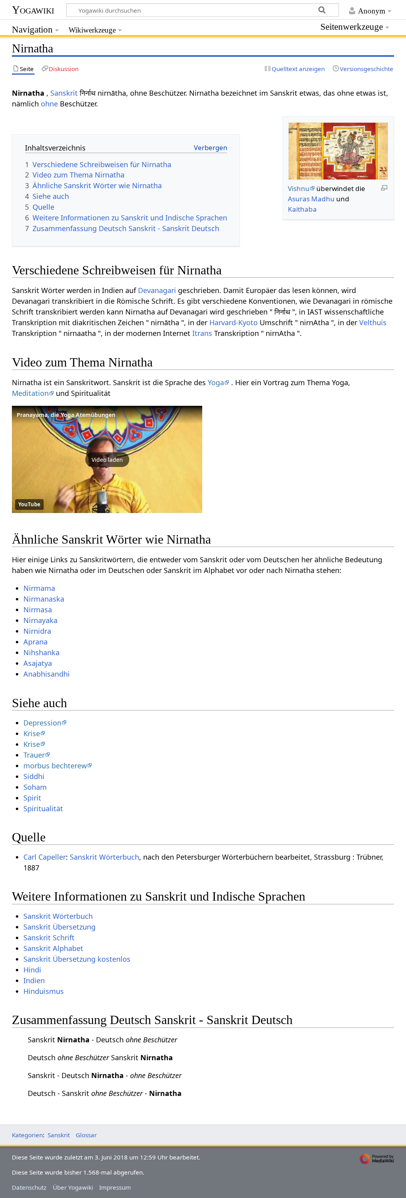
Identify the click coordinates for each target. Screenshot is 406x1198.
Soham (35, 787)
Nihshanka (41, 652)
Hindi (32, 969)
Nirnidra (37, 631)
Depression (42, 722)
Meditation (30, 393)
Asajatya (37, 663)
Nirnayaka (40, 620)
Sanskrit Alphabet (53, 948)
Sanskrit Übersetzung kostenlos (76, 959)
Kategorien (27, 1135)
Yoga (216, 382)
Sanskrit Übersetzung (59, 927)
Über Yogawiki (73, 1187)
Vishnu (299, 188)
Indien (34, 980)
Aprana (35, 641)
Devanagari (157, 290)
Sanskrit (64, 93)
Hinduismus (43, 991)
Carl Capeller (44, 857)
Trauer (34, 755)
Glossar (86, 1135)
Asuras (299, 198)
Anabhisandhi (46, 674)
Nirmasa (37, 609)
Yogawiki (33, 10)
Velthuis (373, 322)
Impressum (115, 1187)
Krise (31, 733)
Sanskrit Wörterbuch (104, 857)
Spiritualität (43, 808)
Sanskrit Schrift (49, 937)
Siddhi (33, 776)
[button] (107, 459)
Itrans (202, 333)
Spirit (32, 798)
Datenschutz (29, 1187)
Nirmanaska (43, 599)
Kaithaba (302, 209)
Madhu (323, 198)
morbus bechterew (55, 765)
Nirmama (39, 588)
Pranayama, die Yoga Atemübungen (66, 415)
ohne (49, 103)
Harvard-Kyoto (233, 322)
